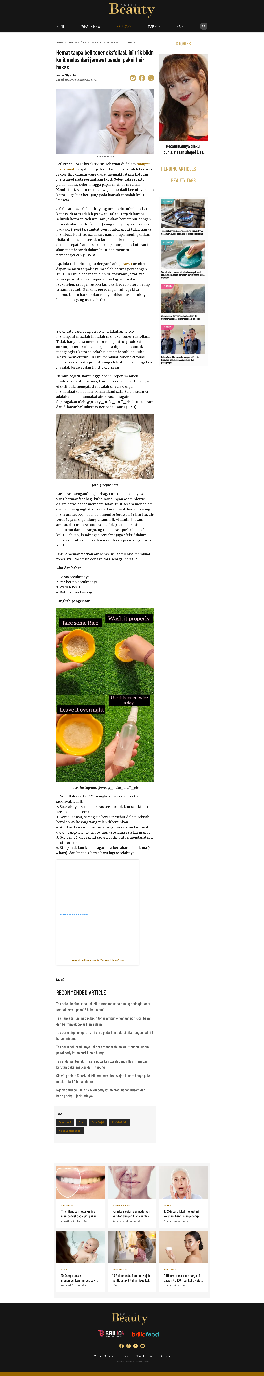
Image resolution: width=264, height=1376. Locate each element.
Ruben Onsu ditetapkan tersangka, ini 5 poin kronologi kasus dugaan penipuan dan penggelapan (180, 360)
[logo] (111, 1334)
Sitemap (165, 1356)
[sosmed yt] (142, 1347)
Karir (152, 1356)
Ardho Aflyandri (66, 75)
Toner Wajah (98, 1122)
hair (180, 26)
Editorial (117, 1285)
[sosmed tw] (135, 1347)
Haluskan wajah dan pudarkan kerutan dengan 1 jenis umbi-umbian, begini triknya (131, 1216)
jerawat (125, 264)
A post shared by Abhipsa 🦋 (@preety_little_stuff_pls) (98, 960)
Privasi (127, 1356)
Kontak (140, 1356)
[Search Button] (204, 26)
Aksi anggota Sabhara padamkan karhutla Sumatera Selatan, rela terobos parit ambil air (180, 317)
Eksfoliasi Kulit (119, 1122)
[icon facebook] (142, 78)
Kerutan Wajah (121, 1205)
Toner (81, 1122)
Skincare (169, 1205)
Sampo (64, 1269)
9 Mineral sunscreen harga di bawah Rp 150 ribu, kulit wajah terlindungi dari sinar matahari (183, 1280)
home (60, 26)
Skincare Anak (120, 1269)
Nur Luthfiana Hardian (177, 1221)
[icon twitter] (151, 78)
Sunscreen (170, 1269)
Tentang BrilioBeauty (106, 1356)
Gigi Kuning (67, 1205)
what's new (90, 26)
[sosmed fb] (121, 1347)
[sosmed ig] (128, 1347)
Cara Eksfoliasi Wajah (70, 1130)
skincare (124, 26)
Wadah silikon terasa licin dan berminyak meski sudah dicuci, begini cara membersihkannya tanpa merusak (183, 275)
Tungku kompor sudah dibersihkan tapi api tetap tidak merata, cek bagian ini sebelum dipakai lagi (182, 232)
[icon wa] (133, 78)
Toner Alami (65, 1122)
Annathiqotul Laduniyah (75, 1221)
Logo (132, 10)
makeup (154, 26)
